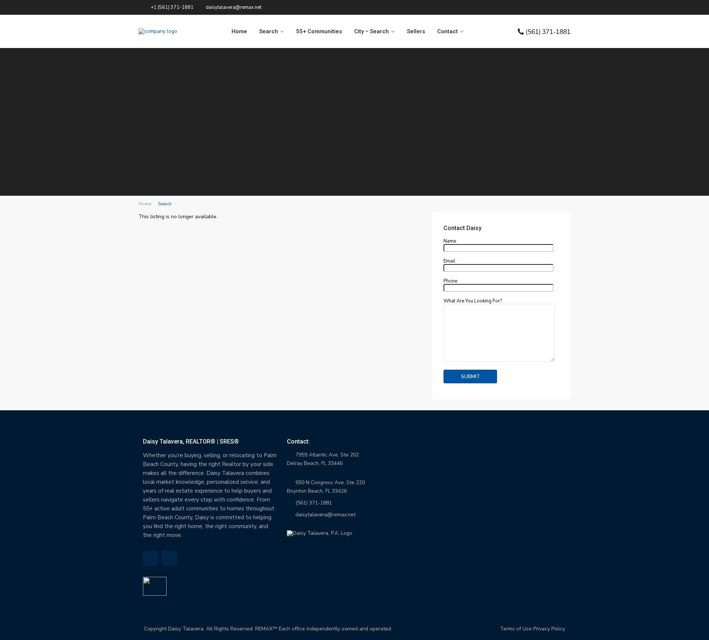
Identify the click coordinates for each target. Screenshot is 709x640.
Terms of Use (516, 628)
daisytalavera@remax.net (325, 514)
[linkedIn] (150, 558)
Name (449, 241)
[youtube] (169, 558)
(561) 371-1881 (548, 31)
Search (268, 31)
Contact (447, 31)
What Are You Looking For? (472, 301)
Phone (450, 281)
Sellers (416, 31)
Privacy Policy (549, 628)
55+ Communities (319, 31)
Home (239, 31)
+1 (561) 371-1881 (172, 7)
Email (449, 261)
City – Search (371, 31)
